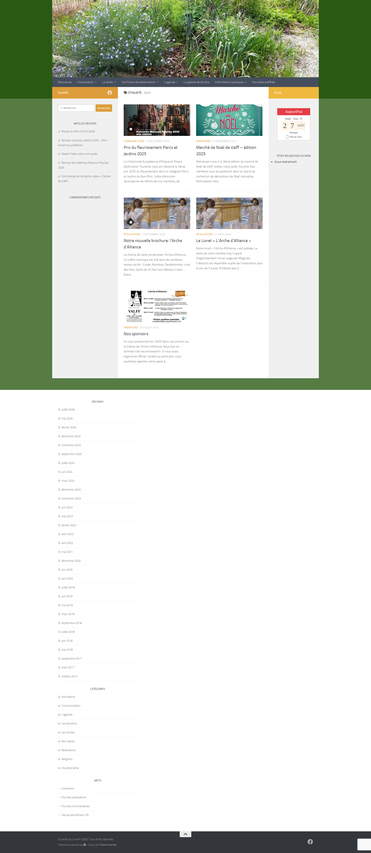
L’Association (85, 82)
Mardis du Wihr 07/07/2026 (78, 131)
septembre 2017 (71, 658)
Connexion (67, 788)
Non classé (67, 741)
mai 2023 (67, 516)
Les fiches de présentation (138, 82)
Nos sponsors (136, 333)
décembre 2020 (71, 560)
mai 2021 (67, 552)
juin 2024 (66, 472)
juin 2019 (66, 596)
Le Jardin (107, 82)
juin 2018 (66, 641)
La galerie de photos (196, 82)
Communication (134, 141)
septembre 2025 (71, 454)
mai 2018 (67, 649)
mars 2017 (67, 667)
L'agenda (66, 714)
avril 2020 (67, 578)
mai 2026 (67, 418)
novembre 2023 (71, 498)
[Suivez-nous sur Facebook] (109, 92)
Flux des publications (73, 797)
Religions (66, 759)
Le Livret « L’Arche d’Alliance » (223, 240)
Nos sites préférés (263, 82)
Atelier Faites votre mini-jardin (79, 154)
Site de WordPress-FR (74, 815)
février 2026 (68, 427)
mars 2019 (67, 614)
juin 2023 (66, 507)
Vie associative (70, 768)
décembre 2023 (71, 489)
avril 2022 (67, 543)
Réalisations (132, 234)
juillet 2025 (68, 463)
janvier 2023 (68, 525)
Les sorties (68, 732)
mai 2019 (67, 605)
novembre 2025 (71, 445)
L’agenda (169, 82)
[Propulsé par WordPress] (84, 845)
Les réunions (69, 723)
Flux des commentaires (75, 806)
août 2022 (67, 534)
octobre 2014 (69, 676)
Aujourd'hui (293, 112)
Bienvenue (64, 82)
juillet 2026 (68, 409)
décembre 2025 (71, 436)
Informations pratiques (229, 82)
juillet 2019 (68, 587)
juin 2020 (66, 569)
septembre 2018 (71, 623)
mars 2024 (67, 480)
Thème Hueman (108, 844)
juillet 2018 (68, 632)
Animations (203, 141)
